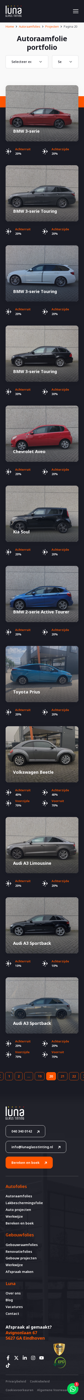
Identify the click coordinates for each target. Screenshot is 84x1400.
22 (74, 1076)
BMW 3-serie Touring (35, 211)
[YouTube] (43, 1358)
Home (10, 26)
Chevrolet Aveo (29, 451)
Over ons (13, 1293)
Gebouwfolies (20, 1235)
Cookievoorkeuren (19, 1390)
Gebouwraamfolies (22, 1244)
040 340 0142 (21, 1131)
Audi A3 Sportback (32, 943)
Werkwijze (14, 1216)
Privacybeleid (16, 1381)
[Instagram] (34, 1358)
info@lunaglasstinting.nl (32, 1147)
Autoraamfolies (29, 26)
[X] (17, 1358)
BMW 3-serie (26, 131)
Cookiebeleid (40, 1381)
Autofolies (16, 1186)
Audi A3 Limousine (32, 863)
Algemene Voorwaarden (55, 1390)
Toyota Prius (26, 692)
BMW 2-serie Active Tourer (41, 612)
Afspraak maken (19, 1271)
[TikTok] (9, 1365)
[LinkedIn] (26, 1358)
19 (40, 1076)
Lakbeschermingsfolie (24, 1203)
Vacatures (14, 1307)
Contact (12, 1313)
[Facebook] (9, 1358)
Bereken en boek (25, 1162)
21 (62, 1076)
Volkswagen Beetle (33, 772)
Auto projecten (18, 1209)
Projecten (52, 26)
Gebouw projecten (21, 1258)
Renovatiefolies (19, 1251)
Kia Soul (21, 532)
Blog (9, 1300)
